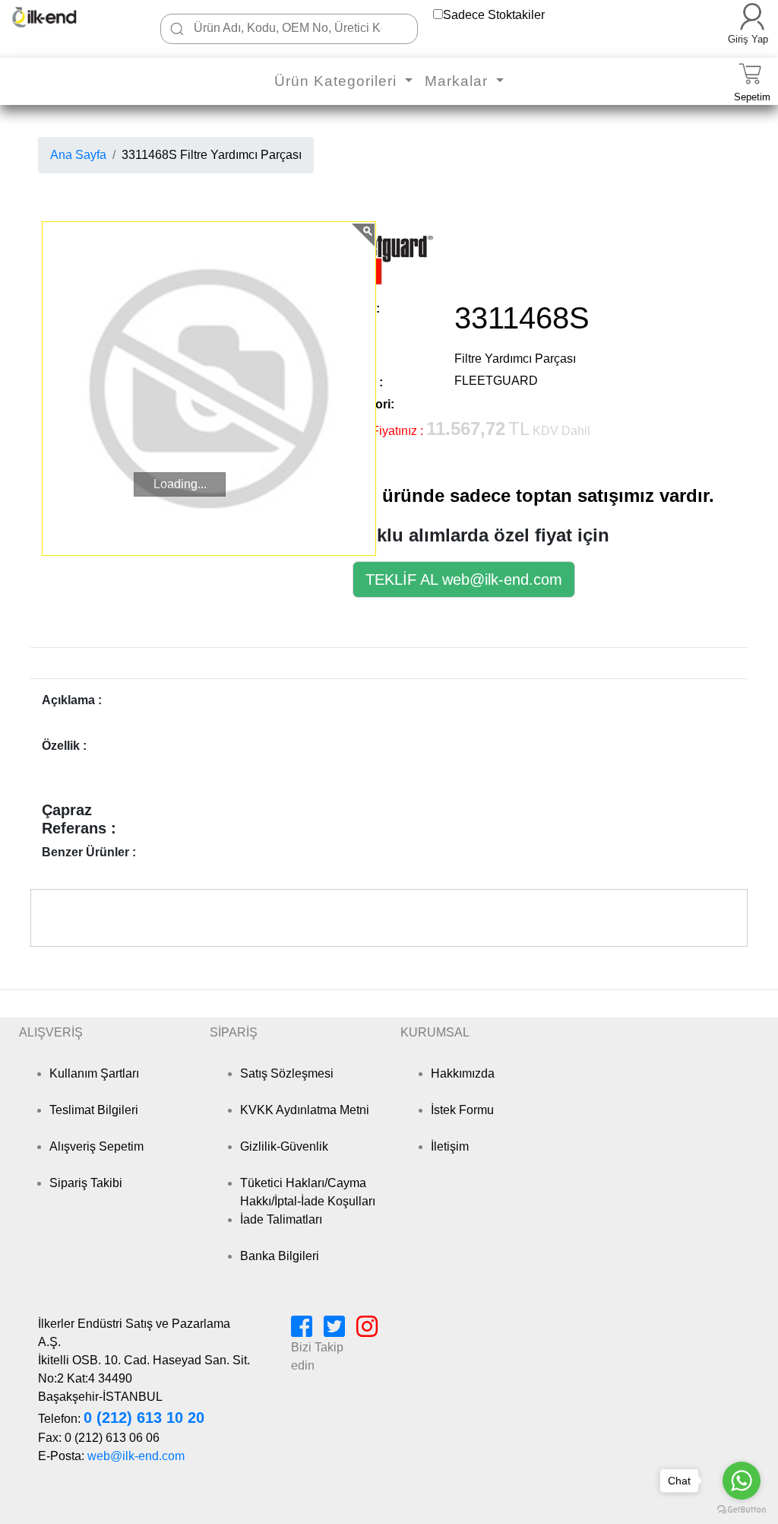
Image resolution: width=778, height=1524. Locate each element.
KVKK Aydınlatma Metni (304, 1109)
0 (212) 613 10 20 (144, 1417)
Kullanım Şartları (94, 1073)
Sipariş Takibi (85, 1182)
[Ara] (177, 29)
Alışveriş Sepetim (96, 1146)
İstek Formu (462, 1109)
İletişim (450, 1146)
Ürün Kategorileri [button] (337, 81)
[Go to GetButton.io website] (741, 1509)
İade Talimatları (281, 1219)
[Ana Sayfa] (58, 17)
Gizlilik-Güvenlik (284, 1146)
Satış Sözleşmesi (287, 1073)
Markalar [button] (458, 81)
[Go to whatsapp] (742, 1481)
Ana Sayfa (78, 154)
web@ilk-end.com (136, 1455)
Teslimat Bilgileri (93, 1109)
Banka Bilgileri (279, 1255)
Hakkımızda (463, 1073)
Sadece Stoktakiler (494, 14)
